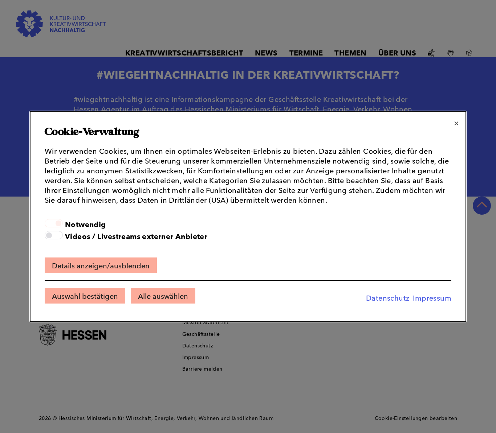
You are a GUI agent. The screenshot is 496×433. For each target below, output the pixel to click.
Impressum (432, 297)
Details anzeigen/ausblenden (101, 265)
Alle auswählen (163, 295)
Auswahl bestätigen (85, 295)
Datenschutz (387, 297)
